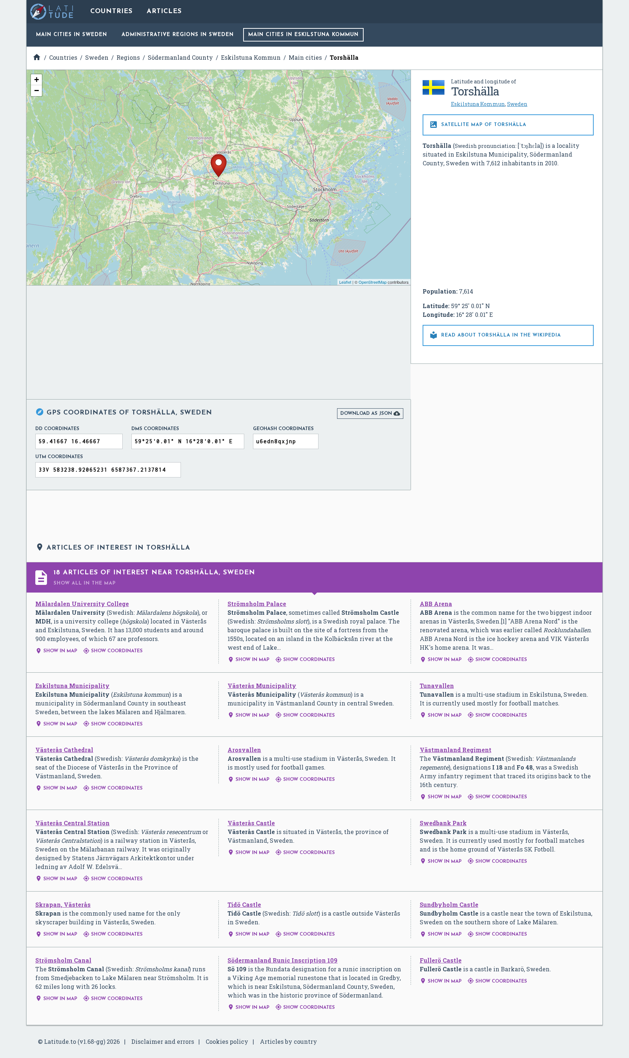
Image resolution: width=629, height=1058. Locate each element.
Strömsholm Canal (63, 960)
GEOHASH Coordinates (283, 428)
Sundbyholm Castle (449, 904)
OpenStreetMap (373, 282)
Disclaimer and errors (162, 1041)
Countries (111, 11)
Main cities (71, 35)
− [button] (36, 90)
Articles (164, 11)
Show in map (56, 651)
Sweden (517, 104)
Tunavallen (437, 685)
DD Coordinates (57, 428)
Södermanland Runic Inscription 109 (282, 960)
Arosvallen (244, 750)
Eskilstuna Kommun (478, 104)
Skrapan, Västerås (63, 904)
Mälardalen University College (82, 603)
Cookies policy (227, 1041)
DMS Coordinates (155, 428)
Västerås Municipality (262, 685)
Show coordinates (113, 651)
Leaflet (345, 282)
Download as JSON (370, 413)
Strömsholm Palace (257, 603)
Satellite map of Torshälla (477, 124)
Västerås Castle (251, 823)
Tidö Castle (244, 904)
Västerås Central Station (72, 823)
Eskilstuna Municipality (72, 685)
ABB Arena (436, 603)
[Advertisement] (508, 227)
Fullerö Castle (441, 960)
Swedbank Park (443, 823)
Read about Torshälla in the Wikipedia (495, 335)
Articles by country (288, 1041)
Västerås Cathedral (64, 750)
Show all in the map (85, 583)
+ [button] (36, 79)
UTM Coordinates (59, 457)
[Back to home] (52, 11)
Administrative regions (178, 35)
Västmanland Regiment (455, 750)
